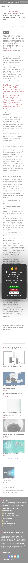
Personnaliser (14, 292)
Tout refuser (14, 289)
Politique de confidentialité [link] (14, 295)
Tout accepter (14, 287)
